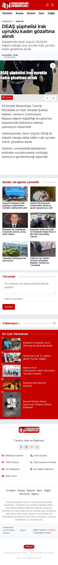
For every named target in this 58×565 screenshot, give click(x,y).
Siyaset (31, 13)
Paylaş (8, 97)
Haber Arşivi (11, 476)
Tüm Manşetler (12, 469)
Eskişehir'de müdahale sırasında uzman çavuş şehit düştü (14, 232)
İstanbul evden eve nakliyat (16, 553)
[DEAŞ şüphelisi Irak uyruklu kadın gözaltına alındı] (29, 77)
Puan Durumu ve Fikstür (45, 462)
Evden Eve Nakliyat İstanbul (29, 558)
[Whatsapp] (37, 447)
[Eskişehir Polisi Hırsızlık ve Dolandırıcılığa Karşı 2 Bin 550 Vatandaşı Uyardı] (43, 220)
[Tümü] (54, 323)
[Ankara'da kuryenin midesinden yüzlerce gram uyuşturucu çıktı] (43, 194)
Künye (23, 530)
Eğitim (35, 494)
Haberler (7, 22)
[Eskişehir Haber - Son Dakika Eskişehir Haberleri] (15, 5)
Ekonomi (24, 494)
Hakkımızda (8, 527)
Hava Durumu (40, 456)
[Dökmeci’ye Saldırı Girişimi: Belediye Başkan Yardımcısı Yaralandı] (43, 249)
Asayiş (19, 13)
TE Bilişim (51, 530)
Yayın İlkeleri (9, 530)
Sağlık (51, 13)
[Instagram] (31, 447)
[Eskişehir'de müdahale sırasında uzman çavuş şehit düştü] (15, 220)
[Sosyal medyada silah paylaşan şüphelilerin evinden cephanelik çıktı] (15, 194)
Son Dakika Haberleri (43, 469)
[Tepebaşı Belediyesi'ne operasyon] (15, 249)
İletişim (6, 533)
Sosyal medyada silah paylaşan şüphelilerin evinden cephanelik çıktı (14, 205)
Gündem (7, 13)
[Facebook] (21, 447)
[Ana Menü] (51, 5)
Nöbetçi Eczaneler (14, 456)
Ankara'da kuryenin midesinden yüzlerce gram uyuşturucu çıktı (41, 205)
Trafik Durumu (12, 462)
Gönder (8, 307)
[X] (26, 447)
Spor (41, 13)
